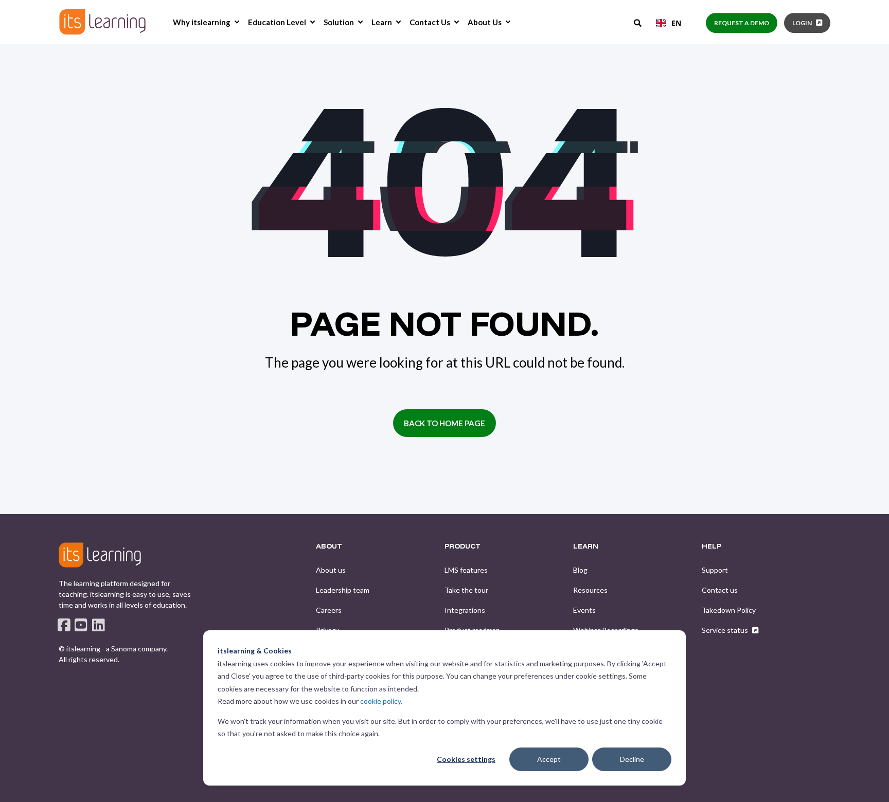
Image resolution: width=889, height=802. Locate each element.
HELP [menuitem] (711, 546)
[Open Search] (638, 22)
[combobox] (668, 23)
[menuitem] (237, 22)
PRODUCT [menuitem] (462, 546)
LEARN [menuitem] (585, 546)
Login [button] (802, 23)
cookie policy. (381, 701)
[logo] (100, 554)
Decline (632, 759)
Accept (549, 759)
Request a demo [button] (741, 23)
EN (676, 23)
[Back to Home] (102, 21)
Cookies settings (466, 759)
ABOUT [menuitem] (329, 546)
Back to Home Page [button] (444, 423)
